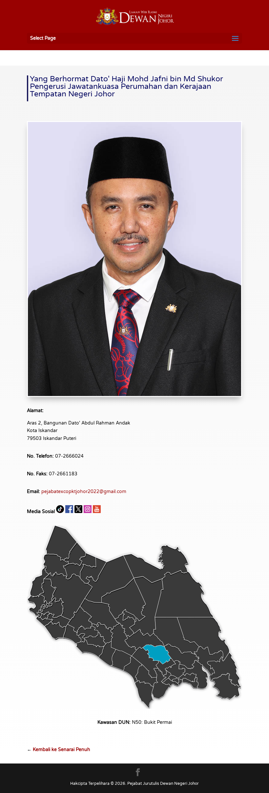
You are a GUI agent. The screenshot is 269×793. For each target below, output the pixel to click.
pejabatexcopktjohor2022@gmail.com (83, 491)
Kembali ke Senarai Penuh (61, 749)
